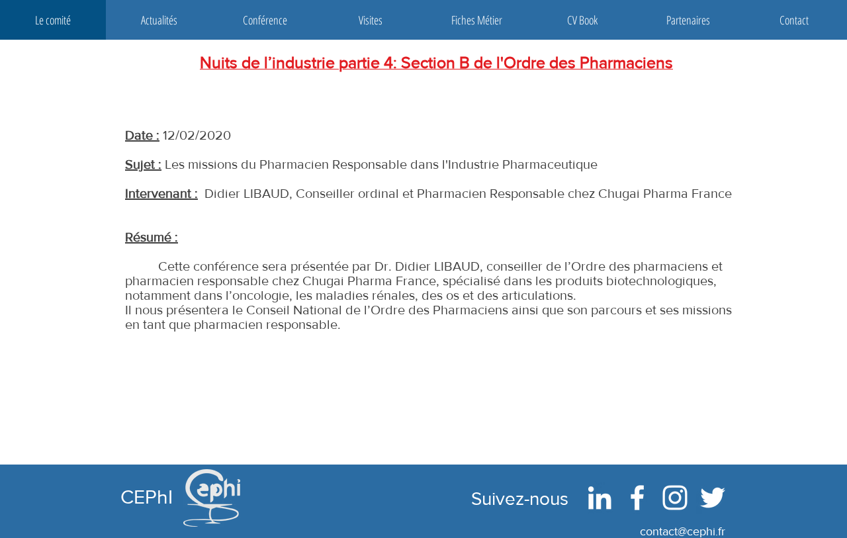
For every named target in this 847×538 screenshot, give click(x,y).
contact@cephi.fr (682, 531)
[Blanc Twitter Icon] (712, 497)
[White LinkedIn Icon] (599, 497)
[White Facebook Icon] (637, 497)
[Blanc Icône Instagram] (674, 497)
